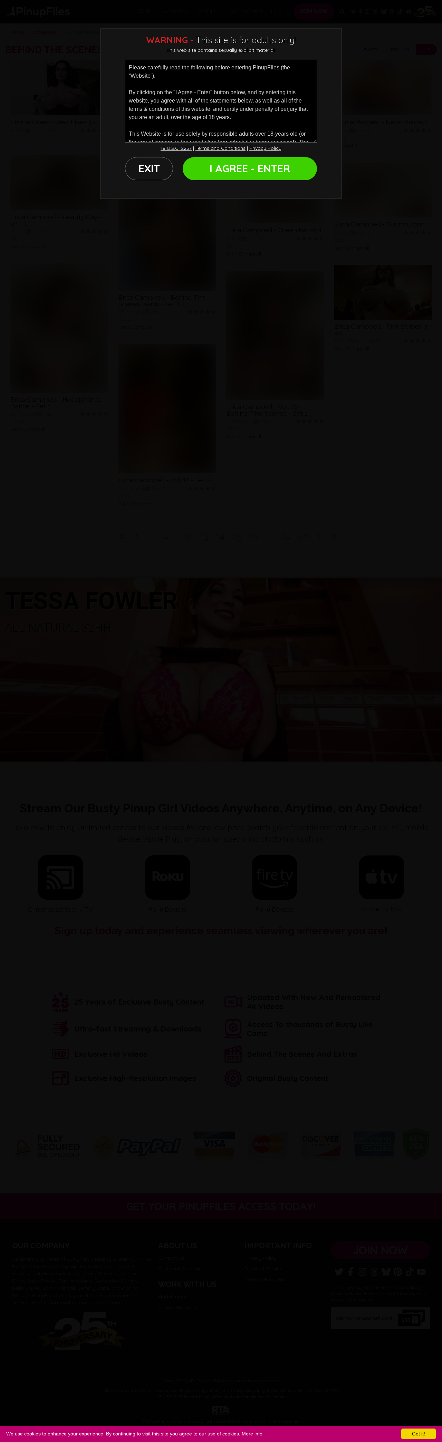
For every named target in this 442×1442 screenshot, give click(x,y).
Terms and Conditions (220, 148)
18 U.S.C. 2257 (176, 148)
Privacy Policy (265, 148)
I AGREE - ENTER (250, 168)
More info (252, 1433)
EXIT (149, 168)
